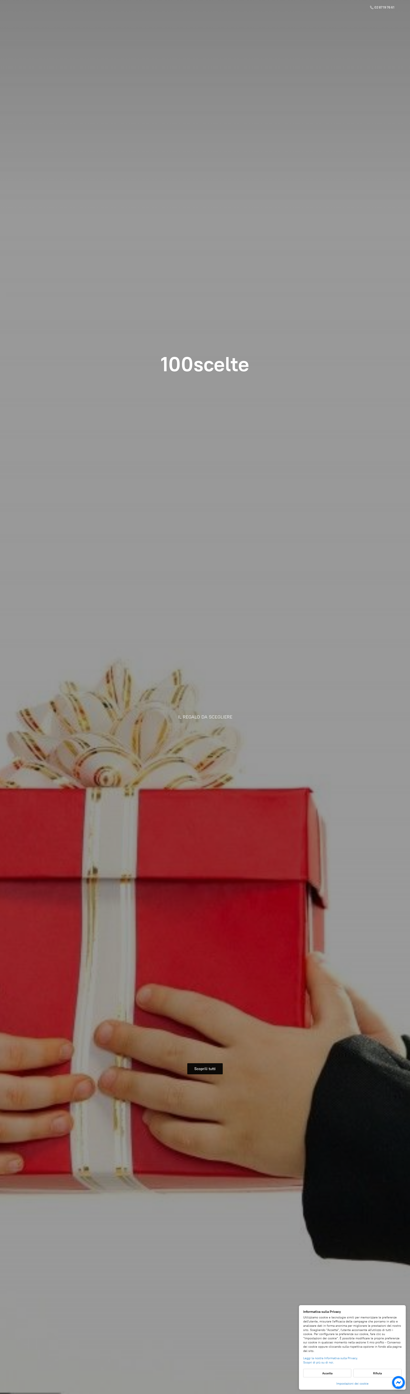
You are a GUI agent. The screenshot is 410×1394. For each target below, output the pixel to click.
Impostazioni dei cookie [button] (352, 1383)
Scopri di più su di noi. (318, 1362)
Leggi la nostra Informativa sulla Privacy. (330, 1358)
